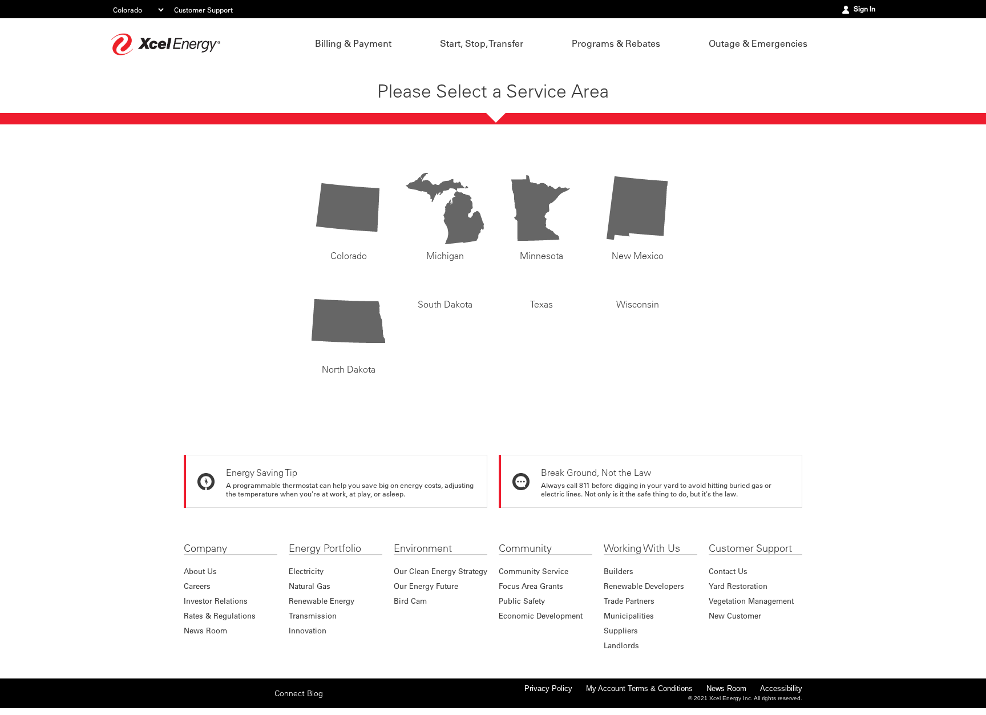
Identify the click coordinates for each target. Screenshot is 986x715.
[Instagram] (227, 692)
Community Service (533, 571)
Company (205, 548)
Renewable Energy (321, 600)
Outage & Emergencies (758, 43)
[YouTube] (262, 700)
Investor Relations (216, 600)
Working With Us (642, 548)
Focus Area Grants (531, 586)
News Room (205, 630)
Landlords (621, 645)
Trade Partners (629, 600)
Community (525, 548)
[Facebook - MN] (191, 700)
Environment (423, 548)
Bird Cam (410, 600)
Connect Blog (298, 701)
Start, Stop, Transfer (481, 43)
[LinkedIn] (244, 700)
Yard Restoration (738, 586)
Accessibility (781, 688)
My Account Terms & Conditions (639, 688)
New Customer (735, 615)
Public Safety (522, 600)
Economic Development (541, 615)
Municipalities (629, 615)
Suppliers (621, 630)
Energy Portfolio (325, 548)
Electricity (306, 571)
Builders (618, 571)
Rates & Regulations (220, 615)
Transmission (313, 615)
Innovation (307, 630)
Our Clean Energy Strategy (440, 571)
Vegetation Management (751, 600)
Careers (197, 586)
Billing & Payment (353, 43)
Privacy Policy (548, 688)
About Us (200, 571)
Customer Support (203, 9)
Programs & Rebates (616, 43)
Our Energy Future (426, 586)
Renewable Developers (644, 586)
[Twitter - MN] (209, 700)
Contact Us (728, 571)
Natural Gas (309, 586)
